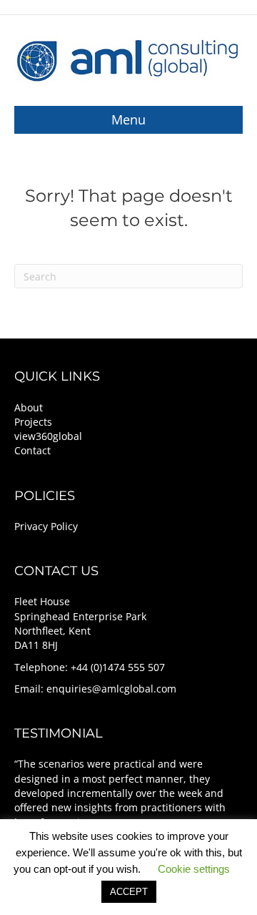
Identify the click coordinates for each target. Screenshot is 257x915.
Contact (32, 450)
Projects (33, 422)
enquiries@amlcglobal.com (111, 688)
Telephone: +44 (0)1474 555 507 (89, 667)
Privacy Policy (46, 526)
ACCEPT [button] (129, 891)
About (28, 407)
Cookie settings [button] (194, 869)
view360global (48, 436)
